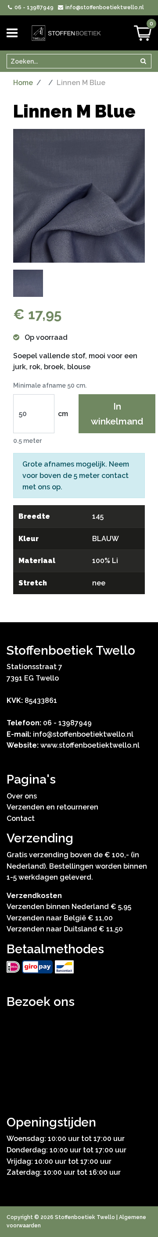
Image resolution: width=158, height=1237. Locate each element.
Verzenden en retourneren (52, 807)
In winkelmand (117, 413)
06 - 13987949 (33, 7)
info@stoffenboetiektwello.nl (104, 7)
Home (23, 82)
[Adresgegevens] (79, 1053)
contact (115, 475)
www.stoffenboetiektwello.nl (90, 745)
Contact (21, 818)
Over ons (22, 796)
